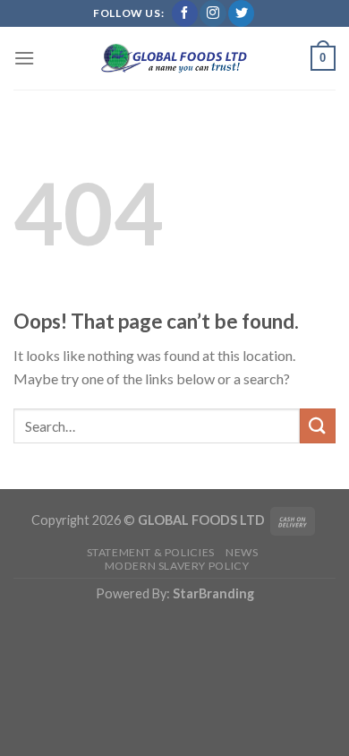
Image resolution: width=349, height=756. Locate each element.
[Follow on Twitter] (241, 13)
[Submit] (318, 425)
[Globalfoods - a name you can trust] (174, 58)
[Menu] (24, 58)
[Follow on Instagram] (213, 13)
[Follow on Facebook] (185, 13)
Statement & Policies (151, 552)
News (242, 552)
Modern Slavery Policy (177, 565)
